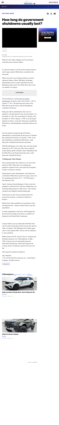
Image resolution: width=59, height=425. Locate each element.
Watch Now (53, 2)
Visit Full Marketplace (30, 275)
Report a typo (6, 264)
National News (8, 13)
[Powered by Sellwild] (34, 362)
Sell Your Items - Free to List (20, 275)
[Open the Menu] (2, 2)
